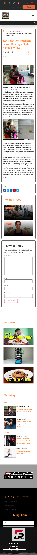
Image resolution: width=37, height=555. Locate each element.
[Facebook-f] (23, 3)
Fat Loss (10, 208)
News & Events (16, 31)
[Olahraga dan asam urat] (18, 228)
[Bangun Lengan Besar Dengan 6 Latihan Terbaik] (10, 423)
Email (6, 285)
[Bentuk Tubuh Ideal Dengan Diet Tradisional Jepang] (18, 212)
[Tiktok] (14, 3)
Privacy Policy (9, 505)
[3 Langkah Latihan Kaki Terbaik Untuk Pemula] (10, 411)
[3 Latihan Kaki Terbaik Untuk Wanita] (10, 453)
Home (7, 31)
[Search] (35, 23)
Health (9, 224)
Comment (8, 255)
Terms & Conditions (11, 510)
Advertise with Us (11, 501)
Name (7, 278)
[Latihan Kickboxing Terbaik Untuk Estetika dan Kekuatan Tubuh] (10, 440)
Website (7, 293)
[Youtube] (32, 3)
